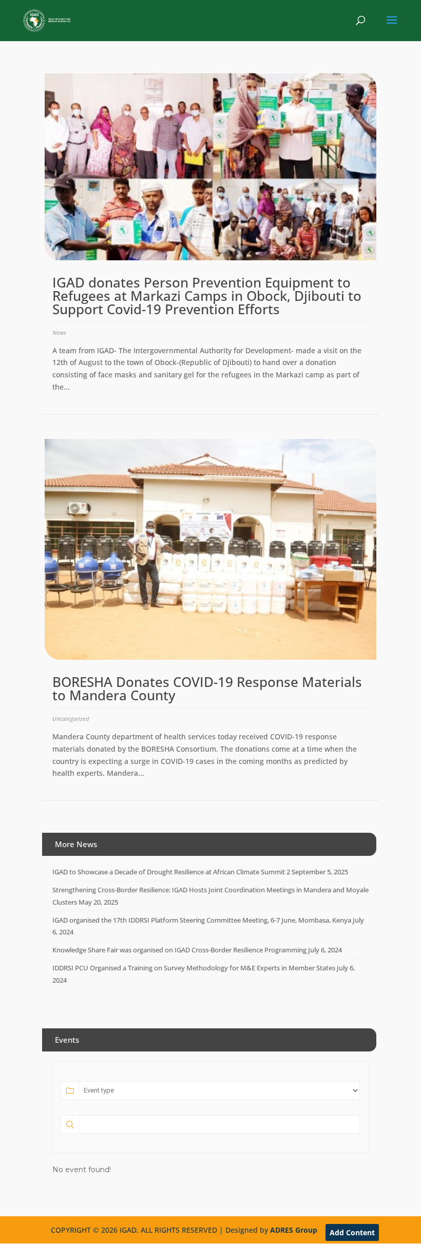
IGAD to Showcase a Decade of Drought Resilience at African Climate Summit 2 (171, 871)
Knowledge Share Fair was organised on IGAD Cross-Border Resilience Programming (179, 949)
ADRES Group (293, 1230)
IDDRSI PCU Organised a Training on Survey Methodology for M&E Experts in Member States (193, 967)
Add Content (352, 1232)
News (59, 332)
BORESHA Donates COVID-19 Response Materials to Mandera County (207, 688)
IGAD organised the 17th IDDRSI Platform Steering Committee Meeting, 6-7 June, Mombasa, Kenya (201, 920)
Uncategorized (70, 718)
